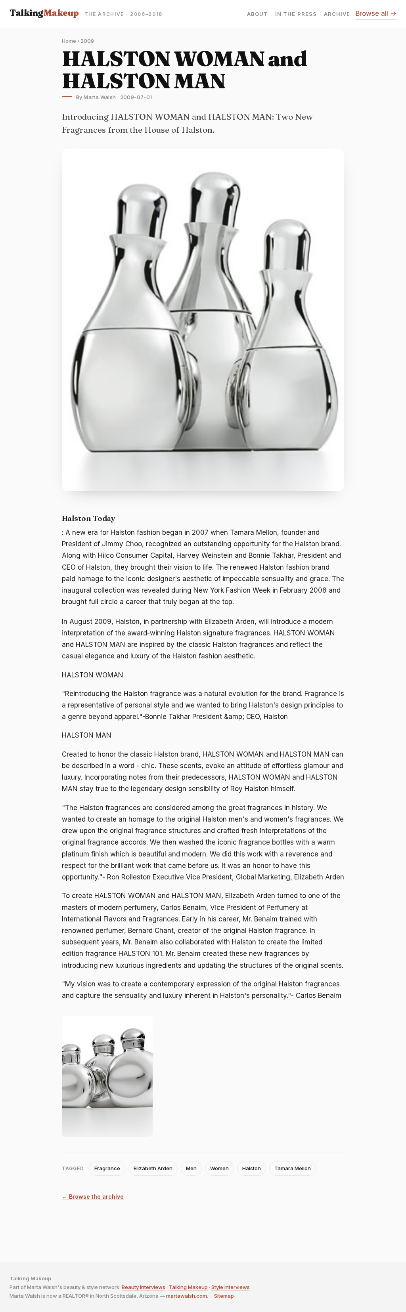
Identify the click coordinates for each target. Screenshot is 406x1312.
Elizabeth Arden (153, 1168)
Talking (44, 12)
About (257, 14)
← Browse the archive (93, 1197)
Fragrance (107, 1168)
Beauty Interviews (143, 1287)
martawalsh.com (186, 1296)
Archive (337, 14)
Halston (251, 1168)
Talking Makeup (188, 1287)
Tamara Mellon (292, 1168)
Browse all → (376, 13)
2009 (87, 41)
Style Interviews (230, 1287)
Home (69, 41)
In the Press (295, 14)
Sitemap (224, 1296)
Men (191, 1168)
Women (219, 1168)
